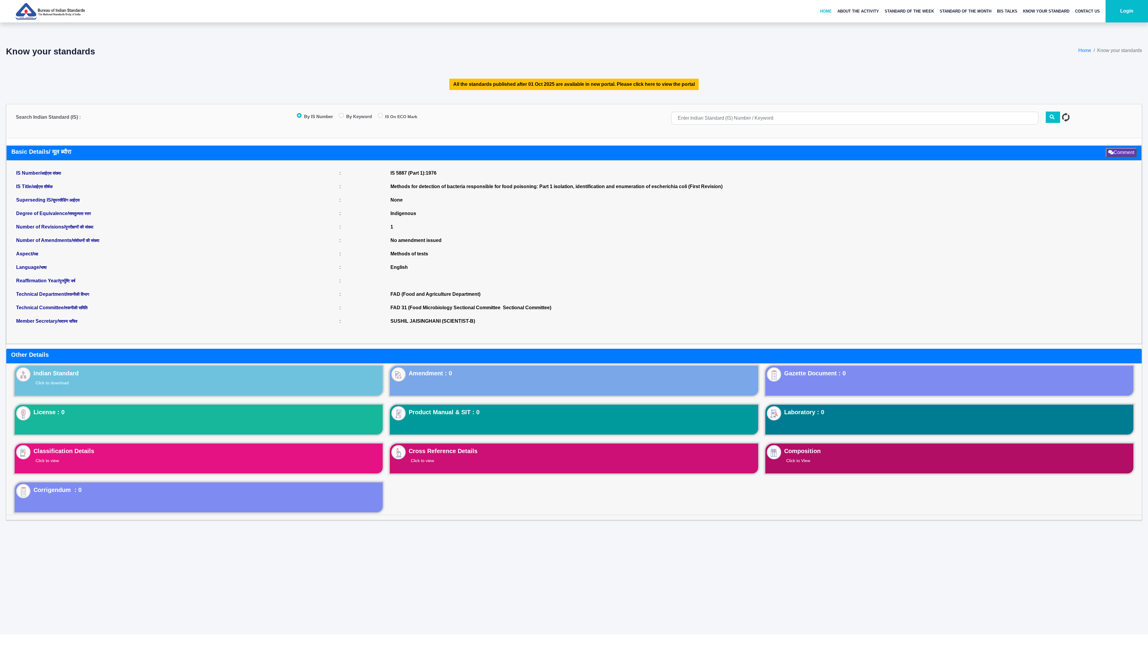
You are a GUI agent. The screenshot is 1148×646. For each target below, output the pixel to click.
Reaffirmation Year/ (45, 280)
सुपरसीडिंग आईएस (66, 200)
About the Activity (858, 11)
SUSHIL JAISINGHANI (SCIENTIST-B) (432, 321)
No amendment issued (416, 240)
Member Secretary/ (46, 321)
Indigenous (403, 213)
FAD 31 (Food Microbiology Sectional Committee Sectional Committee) (470, 307)
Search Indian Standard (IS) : (48, 117)
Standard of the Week (909, 11)
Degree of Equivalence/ (53, 213)
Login (1126, 10)
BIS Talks (1007, 11)
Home (826, 11)
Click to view (47, 460)
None (396, 199)
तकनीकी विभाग (78, 294)
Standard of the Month (965, 11)
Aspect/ (27, 253)
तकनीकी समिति (76, 307)
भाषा (43, 267)
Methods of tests (409, 253)
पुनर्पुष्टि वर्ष (67, 280)
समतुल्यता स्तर (80, 213)
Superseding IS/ (48, 199)
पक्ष (35, 254)
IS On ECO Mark (401, 116)
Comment (1124, 152)
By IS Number (318, 116)
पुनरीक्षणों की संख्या (79, 227)
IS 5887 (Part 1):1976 (413, 173)
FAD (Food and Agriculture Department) (435, 294)
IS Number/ (38, 173)
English (399, 267)
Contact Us (1087, 11)
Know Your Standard (1046, 11)
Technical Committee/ (52, 307)
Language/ (31, 267)
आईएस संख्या (51, 173)
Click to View (798, 460)
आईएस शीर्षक (43, 186)
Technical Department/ (52, 294)
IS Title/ (34, 186)
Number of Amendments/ (57, 240)
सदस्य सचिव (68, 321)
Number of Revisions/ (54, 226)
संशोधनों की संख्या (86, 240)
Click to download (52, 382)
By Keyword (359, 116)
